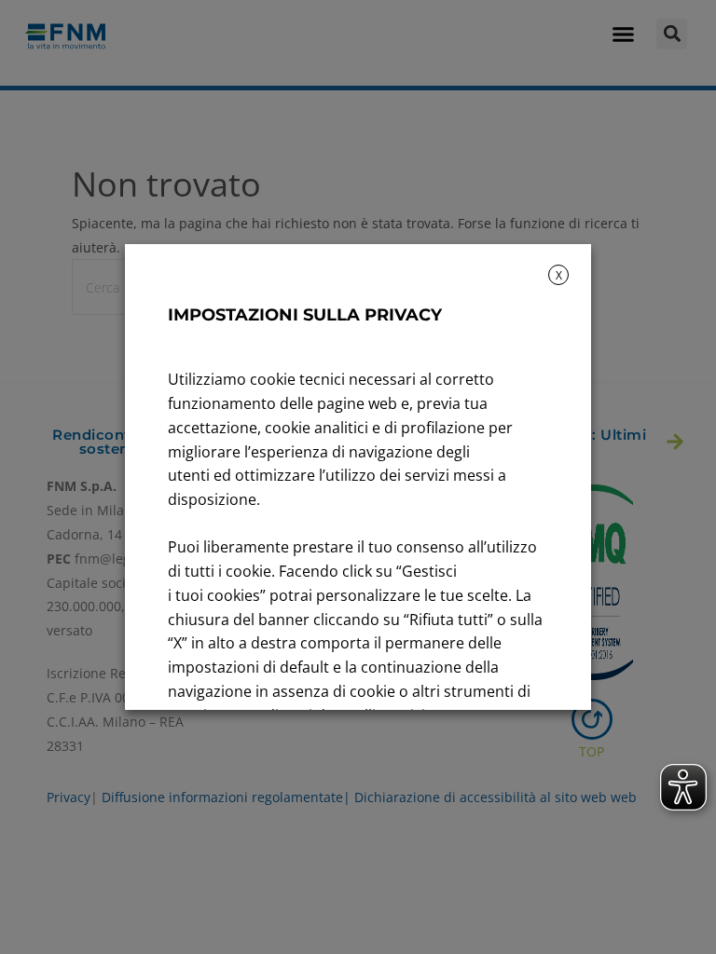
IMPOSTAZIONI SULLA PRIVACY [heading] (305, 315)
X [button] (559, 275)
